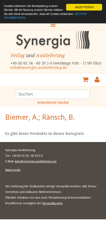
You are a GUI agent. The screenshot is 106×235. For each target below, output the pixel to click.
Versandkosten (52, 203)
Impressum (12, 170)
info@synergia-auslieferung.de (38, 67)
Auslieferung (50, 55)
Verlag (17, 55)
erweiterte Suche (53, 102)
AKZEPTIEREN (84, 7)
